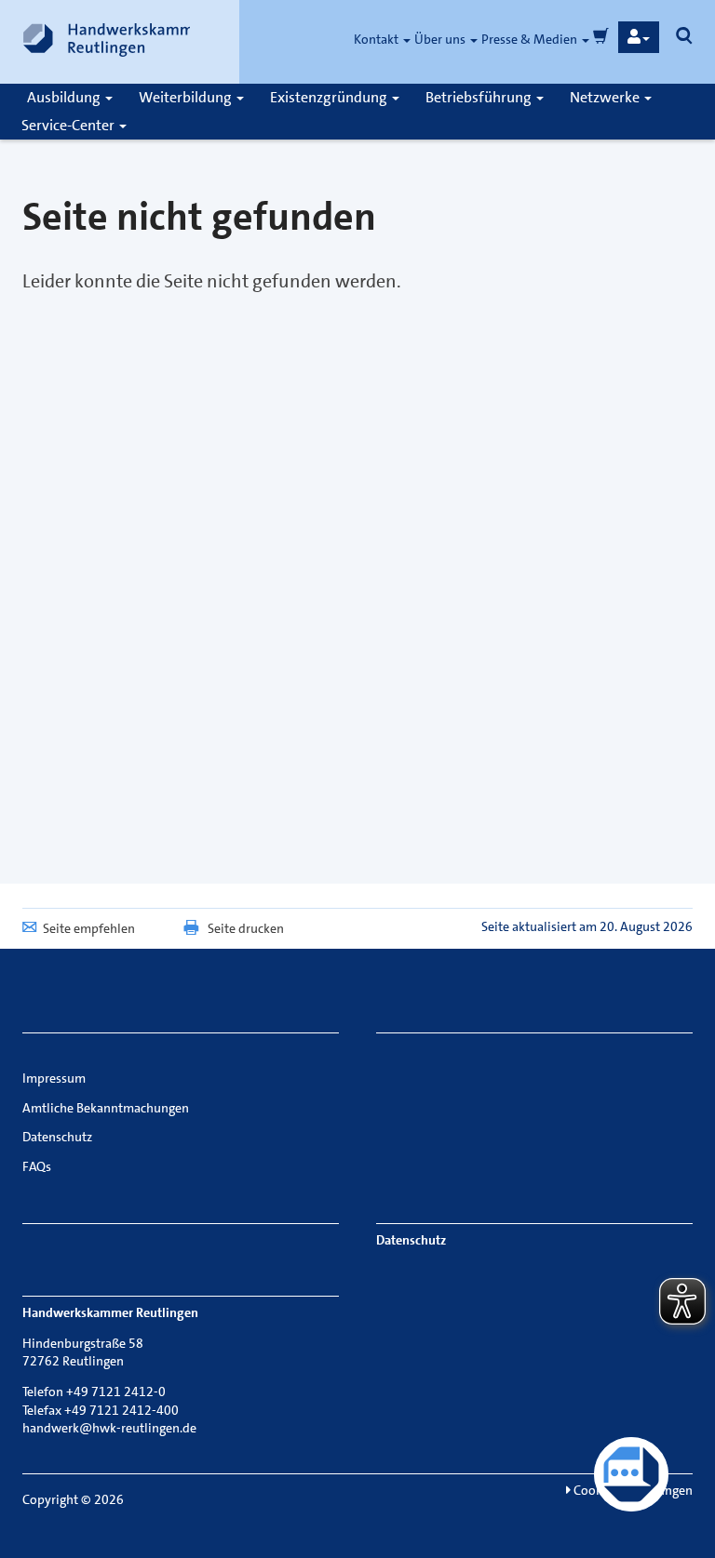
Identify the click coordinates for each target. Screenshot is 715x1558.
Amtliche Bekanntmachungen (105, 1107)
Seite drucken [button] (246, 928)
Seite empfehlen (89, 928)
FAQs (36, 1166)
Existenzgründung (330, 97)
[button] (638, 37)
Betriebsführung (479, 97)
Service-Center (69, 125)
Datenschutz (57, 1136)
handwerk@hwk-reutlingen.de (109, 1427)
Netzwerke (606, 97)
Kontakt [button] (377, 39)
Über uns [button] (441, 39)
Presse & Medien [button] (530, 39)
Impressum (54, 1078)
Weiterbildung (187, 97)
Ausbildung (65, 97)
